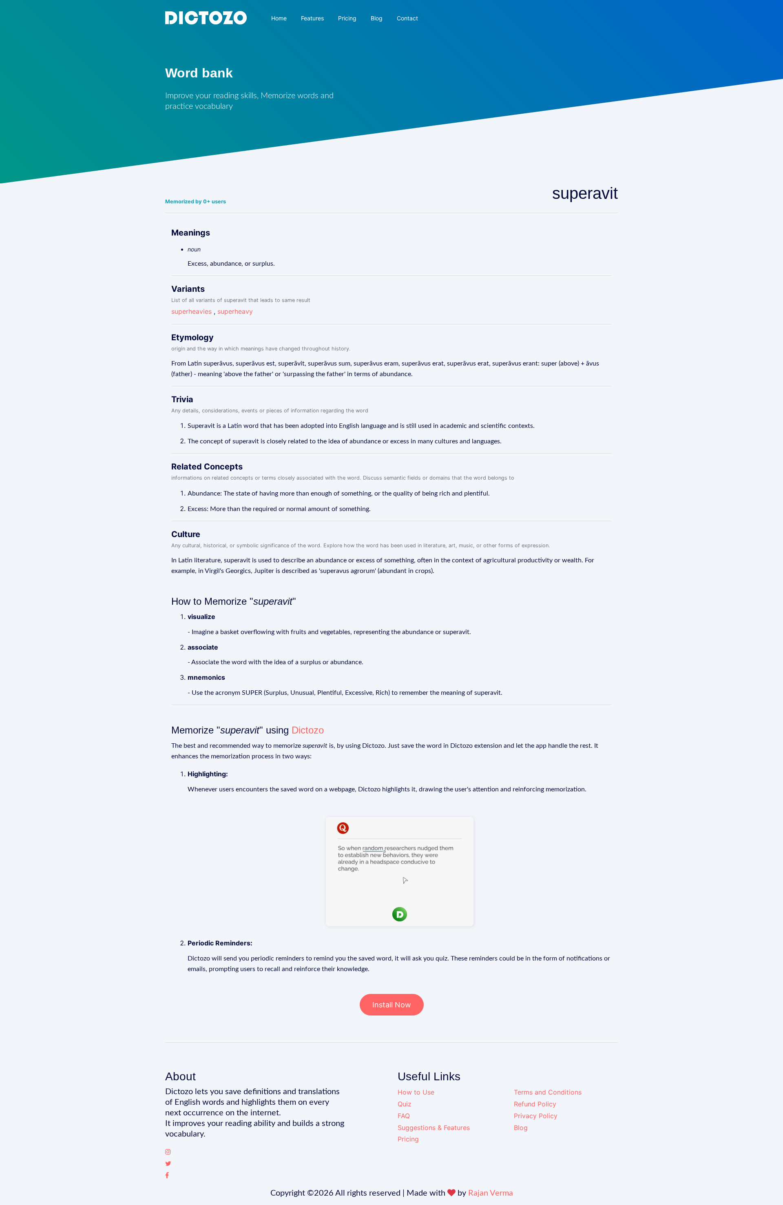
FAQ (404, 1116)
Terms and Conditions (548, 1092)
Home (279, 18)
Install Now (391, 1004)
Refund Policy (535, 1104)
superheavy (235, 311)
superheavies (191, 311)
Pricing (347, 18)
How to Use (416, 1092)
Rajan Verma (490, 1193)
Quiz (404, 1104)
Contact (407, 18)
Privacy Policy (535, 1116)
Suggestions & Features (434, 1127)
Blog (377, 18)
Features (312, 18)
